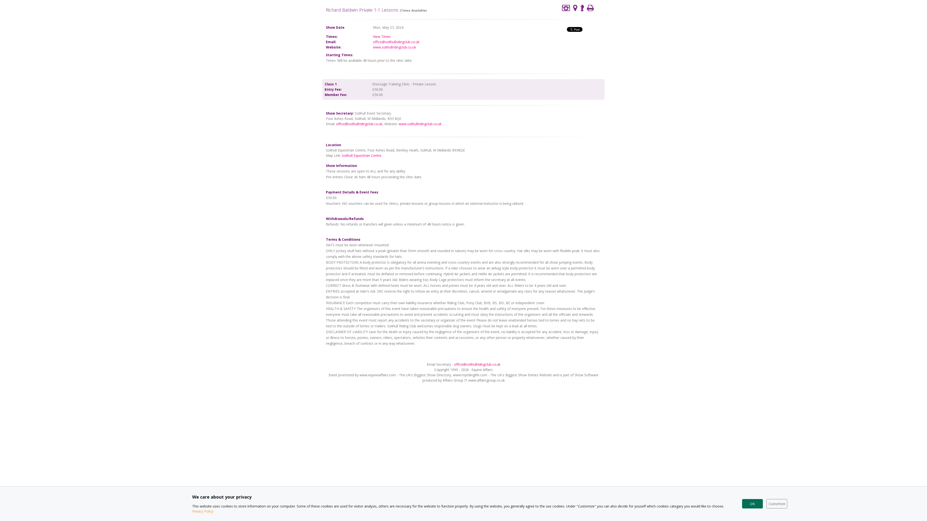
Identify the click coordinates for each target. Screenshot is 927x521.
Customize (777, 503)
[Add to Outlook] (566, 8)
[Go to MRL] (582, 7)
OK (752, 503)
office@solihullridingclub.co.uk (396, 42)
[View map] (575, 8)
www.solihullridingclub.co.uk (394, 47)
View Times (382, 36)
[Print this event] (590, 8)
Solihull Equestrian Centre (361, 155)
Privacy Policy (202, 511)
